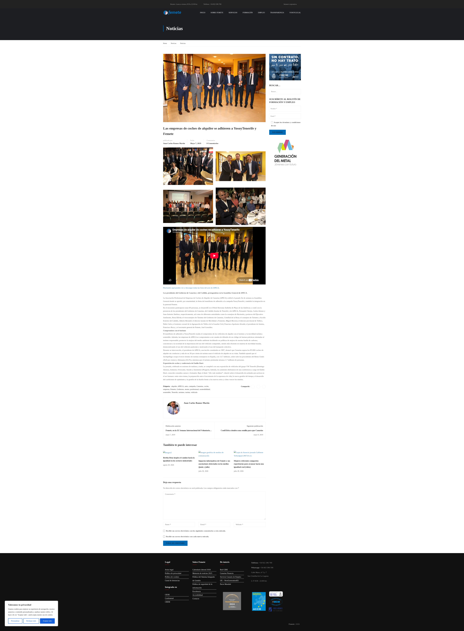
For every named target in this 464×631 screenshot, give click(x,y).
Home (165, 43)
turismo (181, 392)
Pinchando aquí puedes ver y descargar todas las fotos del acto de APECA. (191, 288)
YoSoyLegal (295, 13)
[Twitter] (258, 386)
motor (187, 389)
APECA (181, 386)
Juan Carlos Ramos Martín (174, 143)
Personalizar (15, 621)
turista (187, 392)
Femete (173, 389)
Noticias (173, 43)
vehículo (194, 392)
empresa (166, 389)
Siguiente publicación (255, 426)
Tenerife (175, 392)
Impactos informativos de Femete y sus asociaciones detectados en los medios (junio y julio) (214, 464)
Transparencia (277, 13)
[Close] (55, 602)
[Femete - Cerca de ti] (172, 12)
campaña (192, 386)
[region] (31, 613)
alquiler (174, 386)
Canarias (200, 386)
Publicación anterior (173, 426)
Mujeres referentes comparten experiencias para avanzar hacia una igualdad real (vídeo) (249, 464)
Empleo (261, 13)
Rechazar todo (31, 621)
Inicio (202, 13)
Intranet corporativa (290, 4)
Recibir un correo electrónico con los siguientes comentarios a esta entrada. (196, 531)
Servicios (233, 13)
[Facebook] (253, 386)
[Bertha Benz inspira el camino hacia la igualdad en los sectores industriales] (167, 452)
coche (206, 386)
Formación (248, 13)
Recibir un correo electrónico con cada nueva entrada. (187, 537)
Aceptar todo (47, 621)
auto (186, 386)
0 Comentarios (212, 143)
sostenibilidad (205, 389)
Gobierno (180, 389)
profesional (194, 389)
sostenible (167, 392)
